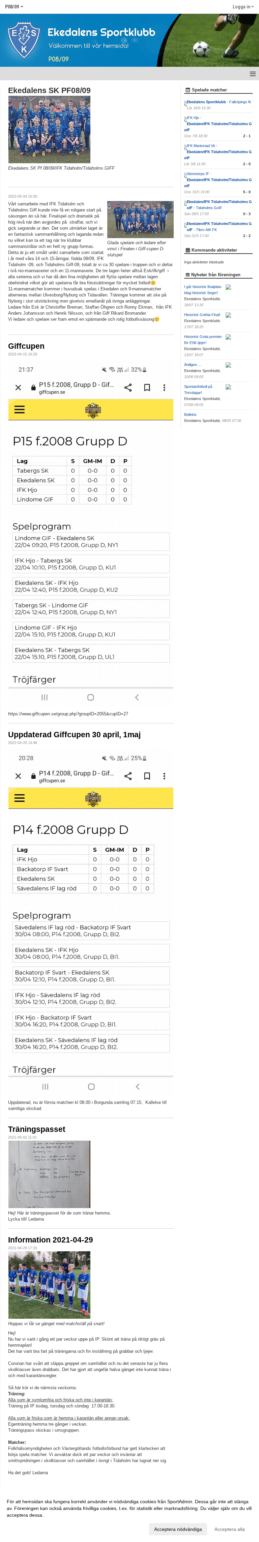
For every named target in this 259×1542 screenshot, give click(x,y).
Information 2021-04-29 (50, 1239)
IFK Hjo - (218, 124)
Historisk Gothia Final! (202, 315)
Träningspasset (36, 1129)
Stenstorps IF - (218, 180)
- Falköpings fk (219, 102)
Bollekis (190, 414)
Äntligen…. (193, 365)
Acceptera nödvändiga (178, 1529)
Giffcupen (26, 346)
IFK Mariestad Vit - (218, 152)
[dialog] (129, 1515)
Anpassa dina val (25, 1528)
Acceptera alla (229, 1529)
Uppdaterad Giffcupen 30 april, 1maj (74, 734)
